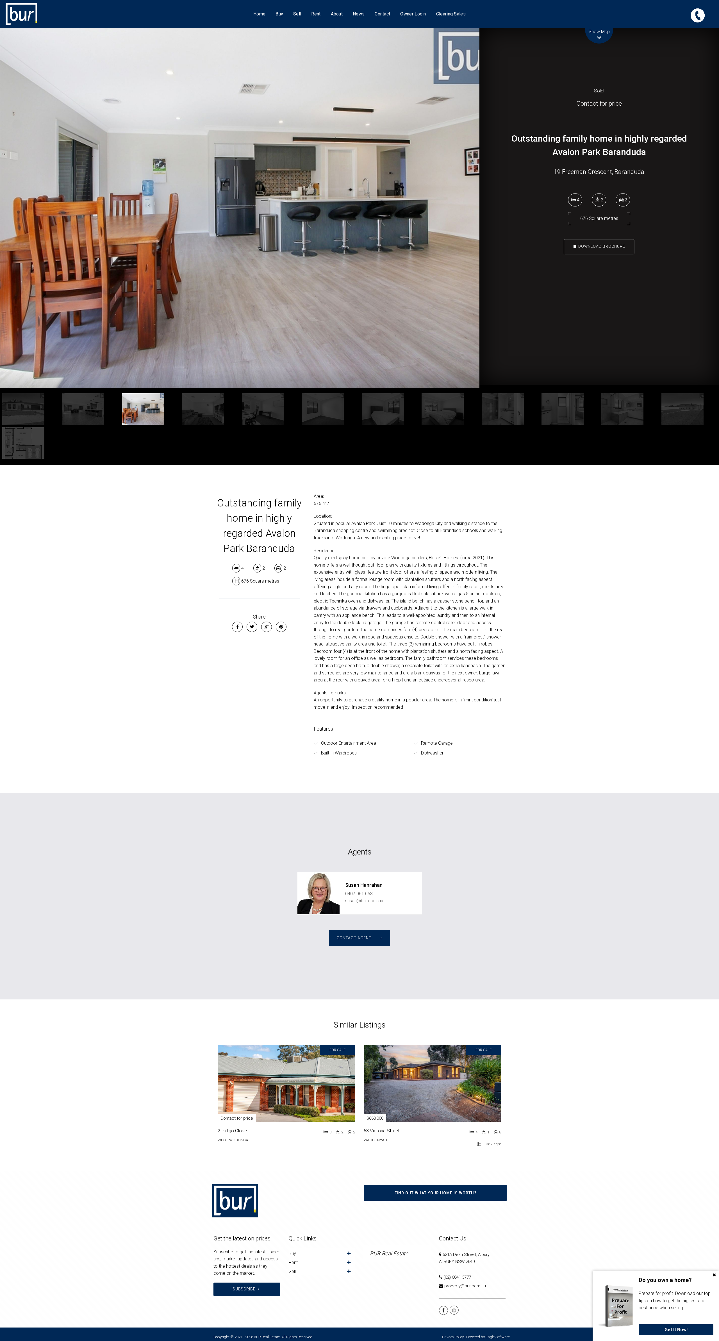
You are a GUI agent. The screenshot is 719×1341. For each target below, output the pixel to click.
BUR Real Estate (389, 1253)
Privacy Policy (453, 1337)
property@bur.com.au (465, 1285)
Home (259, 14)
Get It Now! (676, 1329)
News (359, 14)
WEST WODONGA (233, 1140)
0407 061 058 (359, 893)
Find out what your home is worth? (435, 1193)
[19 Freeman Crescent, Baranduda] (239, 208)
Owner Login (413, 14)
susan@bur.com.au (364, 900)
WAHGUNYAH (375, 1140)
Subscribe (244, 1289)
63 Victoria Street (382, 1130)
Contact (382, 14)
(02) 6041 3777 (457, 1277)
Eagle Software (498, 1337)
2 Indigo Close (232, 1130)
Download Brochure (601, 246)
